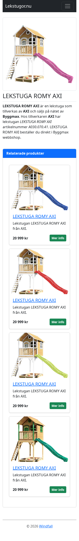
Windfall (46, 526)
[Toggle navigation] (67, 6)
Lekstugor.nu (18, 6)
